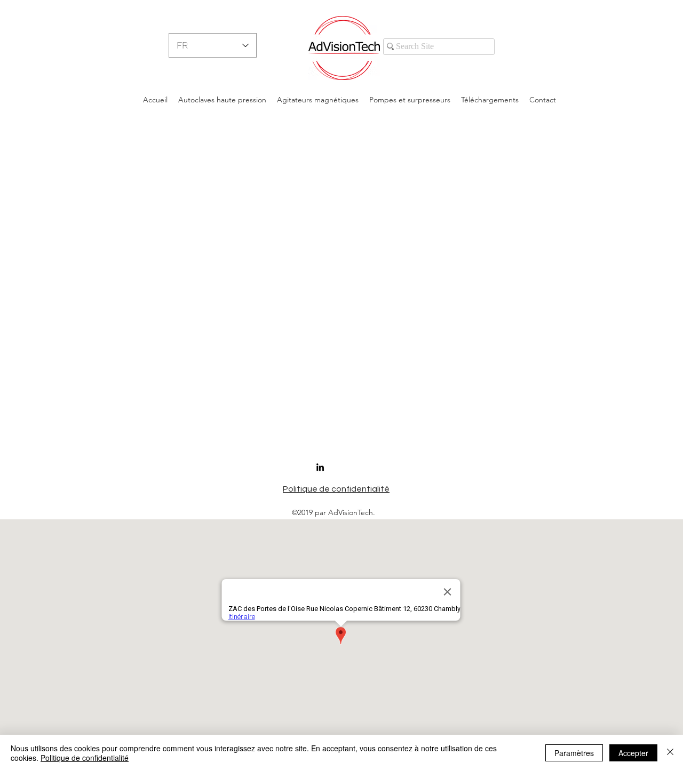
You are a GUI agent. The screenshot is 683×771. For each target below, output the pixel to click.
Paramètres (574, 753)
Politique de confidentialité (85, 757)
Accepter (633, 753)
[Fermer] (670, 752)
